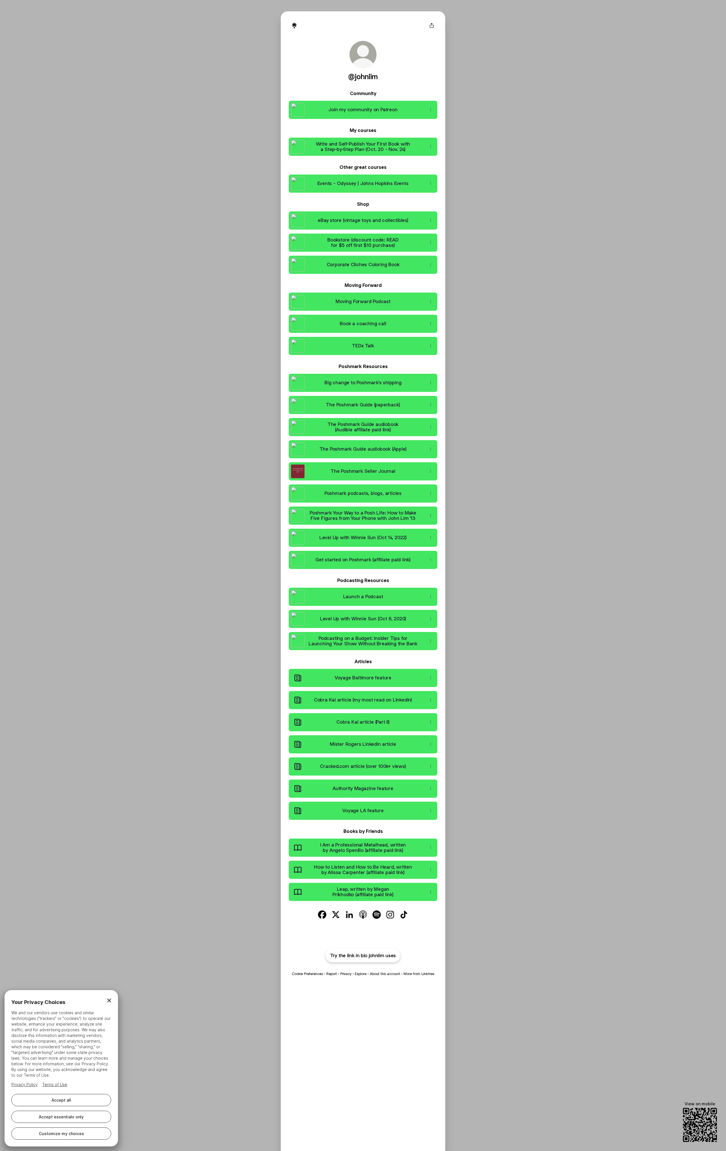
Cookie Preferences (307, 973)
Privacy (345, 973)
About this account (385, 973)
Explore (360, 973)
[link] (322, 914)
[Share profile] (431, 25)
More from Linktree (419, 973)
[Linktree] (294, 25)
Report (331, 973)
